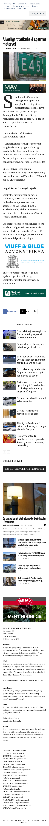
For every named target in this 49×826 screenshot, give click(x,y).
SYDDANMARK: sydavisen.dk (14, 758)
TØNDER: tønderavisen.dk (13, 772)
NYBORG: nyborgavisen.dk (13, 797)
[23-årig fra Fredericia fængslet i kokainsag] (9, 413)
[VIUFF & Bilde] (24, 256)
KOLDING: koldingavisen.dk (13, 786)
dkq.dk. (35, 655)
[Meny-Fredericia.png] (24, 609)
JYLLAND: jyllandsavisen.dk (14, 753)
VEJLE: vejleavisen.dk (11, 789)
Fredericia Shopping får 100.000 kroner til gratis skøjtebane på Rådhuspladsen (31, 554)
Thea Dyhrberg (10, 48)
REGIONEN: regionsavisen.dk (14, 756)
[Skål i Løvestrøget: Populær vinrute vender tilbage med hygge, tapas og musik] (9, 581)
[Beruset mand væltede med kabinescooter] (9, 401)
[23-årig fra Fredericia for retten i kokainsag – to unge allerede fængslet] (9, 426)
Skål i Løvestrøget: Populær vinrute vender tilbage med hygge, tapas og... (30, 579)
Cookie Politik (21, 8)
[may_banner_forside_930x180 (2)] (24, 88)
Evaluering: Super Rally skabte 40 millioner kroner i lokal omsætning (29, 566)
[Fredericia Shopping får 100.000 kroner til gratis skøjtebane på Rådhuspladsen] (9, 556)
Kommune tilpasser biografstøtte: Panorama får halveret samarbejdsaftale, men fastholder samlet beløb (32, 542)
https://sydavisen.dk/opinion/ (13, 699)
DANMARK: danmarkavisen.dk (14, 750)
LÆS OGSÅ (8, 324)
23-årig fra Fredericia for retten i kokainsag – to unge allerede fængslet (31, 426)
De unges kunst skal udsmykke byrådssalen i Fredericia (24, 520)
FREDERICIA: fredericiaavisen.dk (15, 783)
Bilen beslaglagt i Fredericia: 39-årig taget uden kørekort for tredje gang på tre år (31, 359)
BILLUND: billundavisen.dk (13, 767)
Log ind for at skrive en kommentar (24, 469)
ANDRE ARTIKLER (25, 324)
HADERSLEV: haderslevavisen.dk (15, 775)
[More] (35, 311)
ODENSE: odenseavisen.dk (13, 794)
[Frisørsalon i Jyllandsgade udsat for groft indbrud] (9, 347)
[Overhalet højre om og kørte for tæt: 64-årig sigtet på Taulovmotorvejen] (9, 334)
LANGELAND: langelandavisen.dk (16, 802)
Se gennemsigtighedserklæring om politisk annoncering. (23, 680)
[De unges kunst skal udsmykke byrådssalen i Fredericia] (24, 499)
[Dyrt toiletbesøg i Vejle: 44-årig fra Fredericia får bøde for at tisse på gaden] (9, 372)
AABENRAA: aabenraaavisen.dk (15, 780)
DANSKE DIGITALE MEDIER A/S (17, 628)
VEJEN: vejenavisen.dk (11, 778)
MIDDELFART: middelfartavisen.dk (16, 791)
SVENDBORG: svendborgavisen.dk (16, 800)
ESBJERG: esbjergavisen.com (14, 764)
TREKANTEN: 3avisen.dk (13, 761)
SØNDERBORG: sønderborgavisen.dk (17, 769)
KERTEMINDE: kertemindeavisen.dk (17, 805)
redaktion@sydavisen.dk (12, 721)
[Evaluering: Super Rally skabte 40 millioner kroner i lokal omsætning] (9, 568)
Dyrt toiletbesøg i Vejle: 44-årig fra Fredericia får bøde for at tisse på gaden (31, 372)
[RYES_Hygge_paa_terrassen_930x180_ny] (24, 25)
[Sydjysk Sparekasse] (24, 293)
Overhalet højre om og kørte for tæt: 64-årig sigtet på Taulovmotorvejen (31, 334)
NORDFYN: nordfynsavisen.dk (14, 808)
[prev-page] (4, 452)
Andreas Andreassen (11, 525)
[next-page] (8, 452)
